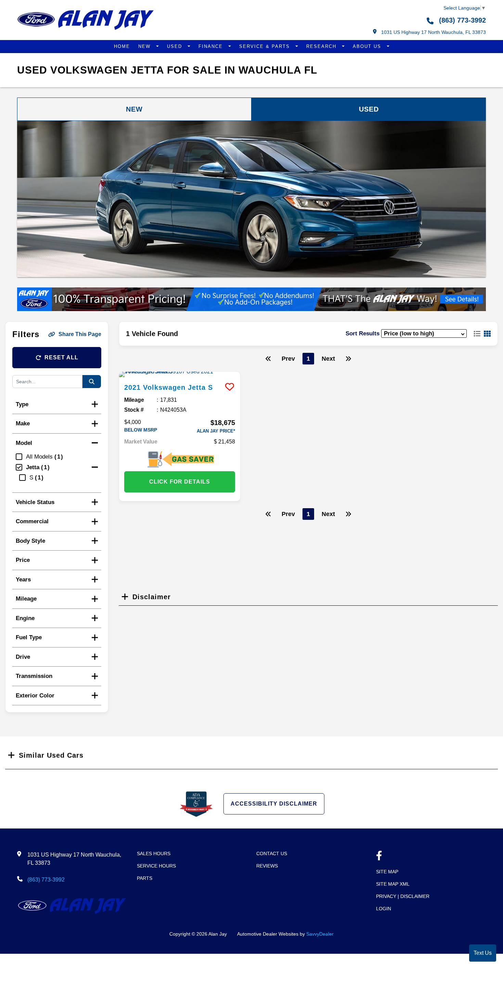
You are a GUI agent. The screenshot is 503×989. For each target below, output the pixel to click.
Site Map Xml (393, 884)
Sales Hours (153, 853)
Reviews (267, 866)
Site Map (387, 871)
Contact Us (271, 853)
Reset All (61, 357)
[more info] (179, 374)
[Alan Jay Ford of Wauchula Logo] (85, 28)
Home (122, 46)
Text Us (483, 953)
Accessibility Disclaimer (274, 804)
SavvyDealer (320, 934)
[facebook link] (379, 856)
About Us (368, 46)
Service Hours (156, 866)
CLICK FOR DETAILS (179, 482)
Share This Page (80, 334)
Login (383, 908)
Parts (144, 878)
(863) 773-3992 (461, 20)
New (145, 46)
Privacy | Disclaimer (402, 896)
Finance (211, 46)
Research (322, 46)
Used (175, 46)
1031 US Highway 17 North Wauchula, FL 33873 (433, 32)
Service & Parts (265, 46)
